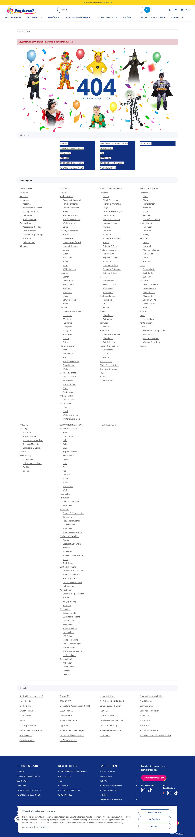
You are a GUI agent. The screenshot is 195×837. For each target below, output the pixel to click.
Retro (145, 257)
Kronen (106, 307)
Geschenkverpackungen (33, 234)
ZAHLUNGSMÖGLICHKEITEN (72, 163)
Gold (65, 444)
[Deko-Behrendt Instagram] (143, 790)
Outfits (26, 467)
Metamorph (145, 720)
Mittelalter (67, 257)
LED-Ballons (68, 636)
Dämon (66, 277)
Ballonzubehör (66, 659)
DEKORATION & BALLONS (111, 799)
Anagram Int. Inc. (107, 696)
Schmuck (107, 234)
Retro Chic (107, 319)
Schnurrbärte (149, 269)
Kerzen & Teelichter (71, 574)
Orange (66, 459)
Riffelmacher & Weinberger (72, 730)
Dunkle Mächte (69, 376)
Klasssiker (67, 292)
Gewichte (67, 670)
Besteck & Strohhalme (72, 544)
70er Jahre (67, 323)
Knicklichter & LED (71, 578)
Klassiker (67, 288)
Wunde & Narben (151, 338)
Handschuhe (108, 215)
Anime (66, 349)
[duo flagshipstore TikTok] (176, 793)
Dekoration (27, 215)
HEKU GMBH (25, 715)
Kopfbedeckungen (111, 223)
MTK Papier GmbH (28, 725)
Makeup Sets (148, 296)
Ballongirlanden (70, 613)
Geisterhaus (68, 280)
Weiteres (67, 605)
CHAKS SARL (25, 706)
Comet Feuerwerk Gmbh (110, 706)
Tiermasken (108, 288)
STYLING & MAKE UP (109, 790)
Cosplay (63, 192)
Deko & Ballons (29, 230)
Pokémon (24, 192)
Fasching (23, 428)
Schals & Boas (106, 361)
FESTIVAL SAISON (108, 425)
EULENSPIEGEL (66, 711)
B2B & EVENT (177, 17)
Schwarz (66, 474)
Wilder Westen (69, 269)
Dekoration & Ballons (32, 448)
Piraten (66, 261)
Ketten (106, 326)
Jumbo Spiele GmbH (68, 720)
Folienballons (66, 494)
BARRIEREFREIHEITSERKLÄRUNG (114, 143)
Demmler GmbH (147, 706)
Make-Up (147, 207)
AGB (101, 153)
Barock (66, 338)
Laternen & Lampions (72, 582)
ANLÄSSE (104, 795)
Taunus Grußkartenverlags (71, 735)
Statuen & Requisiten (72, 532)
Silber (65, 478)
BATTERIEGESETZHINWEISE (112, 163)
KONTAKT (64, 143)
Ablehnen (154, 826)
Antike (65, 342)
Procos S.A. (145, 725)
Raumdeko (67, 505)
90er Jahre (67, 315)
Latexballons (68, 632)
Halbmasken (108, 280)
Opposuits (64, 725)
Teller (65, 559)
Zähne (146, 307)
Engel (65, 411)
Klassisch (107, 357)
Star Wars (24, 196)
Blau (65, 432)
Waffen (106, 242)
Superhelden (68, 365)
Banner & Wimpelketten (73, 513)
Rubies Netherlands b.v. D (31, 696)
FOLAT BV (104, 711)
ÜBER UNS (64, 158)
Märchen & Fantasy (71, 219)
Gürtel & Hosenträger (112, 211)
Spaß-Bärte (148, 273)
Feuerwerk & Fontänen (73, 570)
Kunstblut (147, 334)
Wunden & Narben (151, 342)
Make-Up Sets (149, 292)
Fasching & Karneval (72, 200)
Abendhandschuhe (111, 334)
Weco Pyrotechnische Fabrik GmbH (155, 735)
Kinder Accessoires (111, 219)
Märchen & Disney (71, 361)
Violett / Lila (68, 486)
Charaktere (68, 238)
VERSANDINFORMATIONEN (72, 168)
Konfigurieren (155, 819)
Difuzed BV (64, 696)
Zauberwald (68, 392)
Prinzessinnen (69, 384)
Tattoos (143, 346)
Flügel (105, 207)
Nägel (145, 211)
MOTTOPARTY (106, 776)
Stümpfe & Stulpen (151, 219)
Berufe (66, 234)
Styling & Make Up (31, 211)
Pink (65, 463)
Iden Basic (144, 715)
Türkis (65, 482)
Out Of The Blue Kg (108, 725)
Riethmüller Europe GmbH (31, 730)
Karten (66, 597)
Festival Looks (69, 399)
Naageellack (148, 319)
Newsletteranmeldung (153, 777)
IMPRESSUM (27, 827)
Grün (65, 448)
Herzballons (68, 624)
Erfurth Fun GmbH (28, 711)
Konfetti (66, 547)
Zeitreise (67, 227)
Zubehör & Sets (110, 246)
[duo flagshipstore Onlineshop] (164, 793)
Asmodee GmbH (27, 701)
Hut (104, 303)
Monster (66, 296)
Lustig (65, 253)
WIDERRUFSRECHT (108, 168)
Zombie (66, 303)
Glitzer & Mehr (149, 288)
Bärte (145, 196)
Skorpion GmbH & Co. (149, 730)
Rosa (65, 467)
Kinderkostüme (29, 219)
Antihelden (68, 353)
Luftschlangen (69, 524)
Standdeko (67, 528)
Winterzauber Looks (72, 419)
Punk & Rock (148, 253)
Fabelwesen (68, 380)
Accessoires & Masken (32, 207)
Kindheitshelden (70, 215)
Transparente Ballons (72, 651)
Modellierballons (70, 640)
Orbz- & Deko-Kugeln (72, 643)
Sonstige (147, 234)
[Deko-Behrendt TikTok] (150, 790)
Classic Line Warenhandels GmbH (75, 706)
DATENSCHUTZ (43, 827)
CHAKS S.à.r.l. (146, 701)
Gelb (65, 440)
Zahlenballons (69, 655)
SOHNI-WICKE (26, 735)
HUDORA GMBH (107, 715)
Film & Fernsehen (70, 204)
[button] (170, 9)
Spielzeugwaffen (110, 265)
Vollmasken (108, 292)
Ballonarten (65, 609)
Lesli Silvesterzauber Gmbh (112, 720)
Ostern (23, 451)
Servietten (67, 551)
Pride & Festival (66, 396)
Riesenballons (69, 647)
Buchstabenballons (71, 617)
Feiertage (107, 353)
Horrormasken (109, 284)
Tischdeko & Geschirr (69, 536)
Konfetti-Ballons (70, 628)
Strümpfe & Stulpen (112, 238)
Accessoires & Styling (32, 227)
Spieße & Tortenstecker (73, 555)
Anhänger (67, 663)
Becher (66, 540)
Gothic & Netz (109, 342)
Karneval (147, 246)
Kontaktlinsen (149, 204)
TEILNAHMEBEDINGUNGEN (72, 148)
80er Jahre (67, 319)
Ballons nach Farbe (68, 428)
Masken (106, 227)
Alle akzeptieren (155, 812)
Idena (22, 720)
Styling (26, 471)
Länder (66, 250)
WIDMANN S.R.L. (27, 740)
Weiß (65, 490)
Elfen (65, 407)
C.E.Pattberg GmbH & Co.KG (112, 701)
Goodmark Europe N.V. (150, 711)
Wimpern (144, 311)
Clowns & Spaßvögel (72, 242)
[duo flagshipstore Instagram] (169, 793)
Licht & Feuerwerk (71, 501)
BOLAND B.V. (65, 701)
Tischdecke (68, 563)
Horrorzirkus (68, 284)
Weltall (66, 369)
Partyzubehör (66, 590)
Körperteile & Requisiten (154, 330)
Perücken (107, 230)
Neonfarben (68, 455)
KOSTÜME (104, 781)
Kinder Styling (146, 223)
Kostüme (27, 204)
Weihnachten (25, 223)
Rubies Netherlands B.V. (110, 730)
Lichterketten (28, 242)
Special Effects (149, 300)
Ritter (65, 388)
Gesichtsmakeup (150, 284)
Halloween (24, 200)
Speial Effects (149, 303)
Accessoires (28, 459)
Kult (64, 357)
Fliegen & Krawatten (112, 204)
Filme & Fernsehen (71, 207)
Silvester (23, 246)
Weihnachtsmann (71, 415)
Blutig (145, 200)
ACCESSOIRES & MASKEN (111, 785)
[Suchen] (147, 10)
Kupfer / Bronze (70, 451)
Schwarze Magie (70, 300)
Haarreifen (107, 300)
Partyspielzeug (69, 601)
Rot (64, 471)
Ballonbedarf (68, 666)
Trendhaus (104, 735)
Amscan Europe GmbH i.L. (151, 696)
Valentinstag (25, 455)
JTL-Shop (181, 833)
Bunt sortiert (68, 436)
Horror (146, 242)
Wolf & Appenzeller (68, 740)
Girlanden (67, 517)
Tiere (65, 265)
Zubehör (147, 261)
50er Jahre (67, 326)
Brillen (106, 196)
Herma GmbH (66, 715)
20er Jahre (67, 330)
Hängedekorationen (71, 521)
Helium (66, 674)
